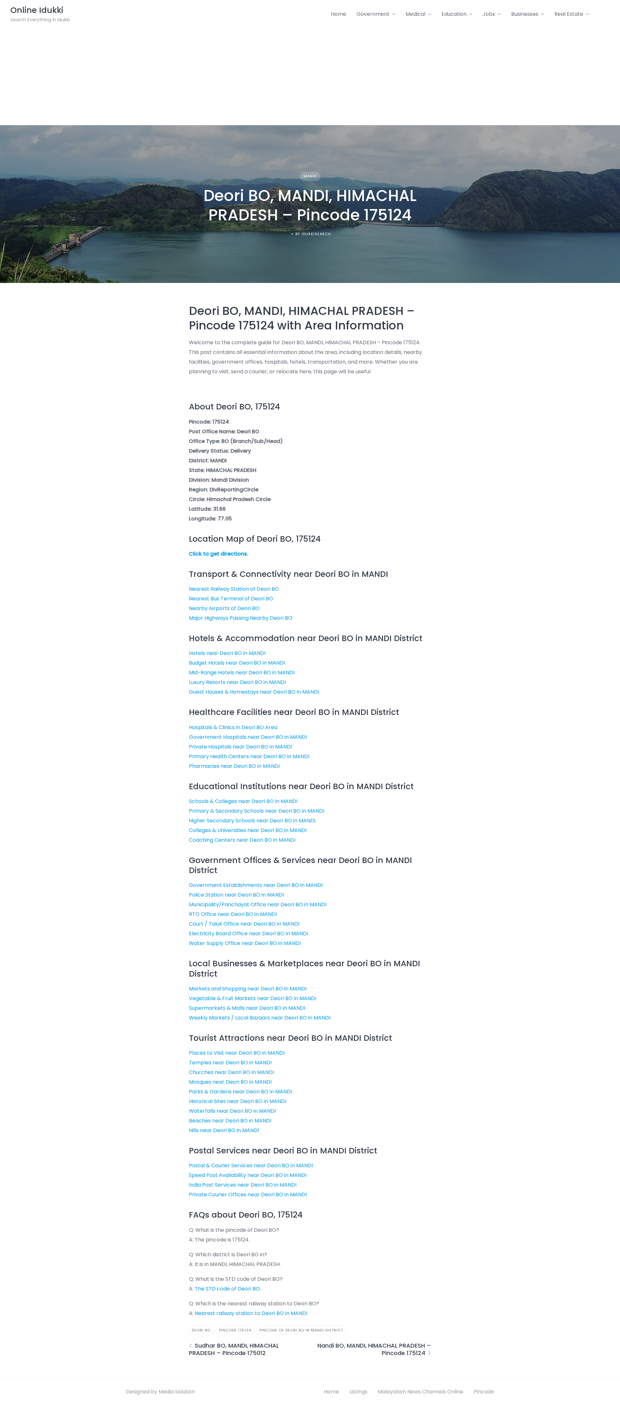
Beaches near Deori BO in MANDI (230, 1120)
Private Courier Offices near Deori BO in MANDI (248, 1194)
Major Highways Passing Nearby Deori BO (240, 618)
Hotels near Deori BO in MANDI (227, 653)
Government (372, 14)
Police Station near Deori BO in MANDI (236, 895)
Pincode (484, 1391)
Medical (415, 14)
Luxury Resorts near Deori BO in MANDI (237, 682)
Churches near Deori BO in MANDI (231, 1072)
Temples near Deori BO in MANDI (230, 1062)
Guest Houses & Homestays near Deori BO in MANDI (254, 692)
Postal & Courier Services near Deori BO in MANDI (251, 1165)
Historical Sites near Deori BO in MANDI (237, 1101)
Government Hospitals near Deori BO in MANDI (248, 737)
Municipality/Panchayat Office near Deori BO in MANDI (257, 904)
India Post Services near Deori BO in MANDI (242, 1185)
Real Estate (568, 14)
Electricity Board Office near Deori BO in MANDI (248, 933)
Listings (358, 1391)
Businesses (524, 14)
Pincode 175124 (235, 1330)
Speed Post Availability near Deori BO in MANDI (247, 1175)
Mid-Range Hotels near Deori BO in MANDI (241, 672)
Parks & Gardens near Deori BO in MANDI (240, 1091)
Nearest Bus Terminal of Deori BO (231, 598)
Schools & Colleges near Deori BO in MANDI (243, 801)
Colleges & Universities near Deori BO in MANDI (247, 830)
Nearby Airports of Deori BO (224, 608)
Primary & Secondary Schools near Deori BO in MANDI (256, 811)
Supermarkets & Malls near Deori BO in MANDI (247, 1008)
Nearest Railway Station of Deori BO (234, 589)
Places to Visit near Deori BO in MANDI (236, 1053)
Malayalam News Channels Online (420, 1391)
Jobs (489, 14)
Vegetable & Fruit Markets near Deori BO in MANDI (252, 998)
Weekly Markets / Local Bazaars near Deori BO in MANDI (259, 1017)
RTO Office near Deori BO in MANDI (233, 914)
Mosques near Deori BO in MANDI (230, 1082)
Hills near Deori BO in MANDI (224, 1130)
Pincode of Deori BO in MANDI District (301, 1330)
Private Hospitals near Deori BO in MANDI (240, 746)
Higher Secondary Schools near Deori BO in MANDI (252, 820)
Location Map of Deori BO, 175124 (255, 539)
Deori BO (201, 1330)
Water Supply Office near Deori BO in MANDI (245, 943)
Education (454, 14)
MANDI (310, 176)
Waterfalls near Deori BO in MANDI (232, 1111)
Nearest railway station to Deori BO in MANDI (251, 1313)
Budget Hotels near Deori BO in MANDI (237, 663)
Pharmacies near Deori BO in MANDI (234, 766)
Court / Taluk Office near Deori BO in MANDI (244, 924)
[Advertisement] (310, 77)
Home (338, 14)
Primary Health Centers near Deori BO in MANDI (249, 756)
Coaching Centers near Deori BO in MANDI (242, 840)
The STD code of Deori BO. (228, 1288)
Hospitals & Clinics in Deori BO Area (233, 727)
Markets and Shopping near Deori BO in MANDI (247, 988)
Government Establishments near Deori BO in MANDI (256, 885)
